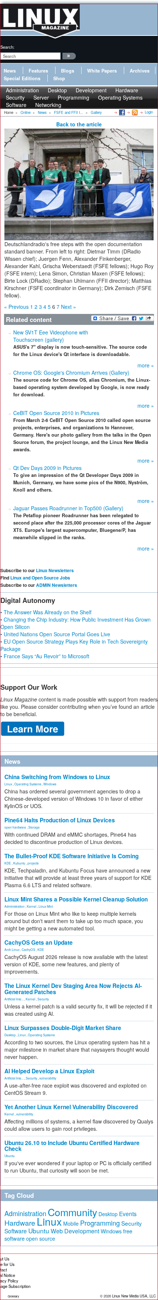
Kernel (31, 906)
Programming (73, 97)
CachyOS (28, 949)
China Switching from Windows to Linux (57, 777)
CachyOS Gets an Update (38, 942)
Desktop (10, 1035)
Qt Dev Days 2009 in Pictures (47, 467)
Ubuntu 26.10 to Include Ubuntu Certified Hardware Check (72, 1146)
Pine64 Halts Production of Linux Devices (59, 820)
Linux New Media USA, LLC (134, 1296)
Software (16, 104)
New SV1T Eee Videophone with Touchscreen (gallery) (50, 336)
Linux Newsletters (55, 570)
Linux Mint (46, 906)
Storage (34, 827)
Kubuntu (19, 863)
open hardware (15, 827)
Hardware (19, 1223)
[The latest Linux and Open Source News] (134, 112)
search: (7, 47)
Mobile (71, 1223)
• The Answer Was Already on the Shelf (45, 612)
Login (149, 112)
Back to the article (79, 124)
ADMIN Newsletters (56, 585)
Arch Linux (11, 949)
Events (128, 1214)
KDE (7, 863)
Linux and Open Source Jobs (40, 577)
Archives (140, 70)
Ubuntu (9, 1155)
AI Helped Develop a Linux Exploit (49, 1071)
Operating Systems (120, 97)
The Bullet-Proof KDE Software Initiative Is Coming (71, 856)
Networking (48, 104)
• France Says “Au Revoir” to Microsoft (44, 656)
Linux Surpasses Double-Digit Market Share (62, 1028)
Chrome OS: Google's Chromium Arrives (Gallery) (71, 372)
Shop (59, 78)
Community (72, 1212)
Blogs (67, 70)
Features (38, 70)
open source (40, 1238)
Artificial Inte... (14, 999)
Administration (14, 906)
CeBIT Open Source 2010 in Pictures (56, 412)
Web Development (75, 1231)
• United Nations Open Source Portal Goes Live (55, 634)
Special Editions (22, 78)
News (10, 70)
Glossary (13, 1296)
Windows (49, 784)
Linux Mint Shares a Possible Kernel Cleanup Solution (76, 899)
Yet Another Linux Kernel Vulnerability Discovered (71, 1107)
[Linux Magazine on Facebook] (121, 112)
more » (145, 365)
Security (43, 999)
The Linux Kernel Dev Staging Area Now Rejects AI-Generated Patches (73, 989)
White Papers (102, 70)
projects (33, 863)
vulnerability (47, 1078)
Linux (8, 784)
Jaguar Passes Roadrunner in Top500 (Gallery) (68, 508)
